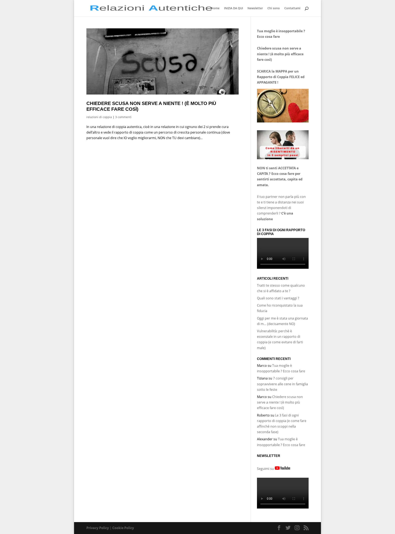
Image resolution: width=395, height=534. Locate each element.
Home (215, 8)
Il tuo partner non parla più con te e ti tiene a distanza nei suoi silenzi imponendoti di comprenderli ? (281, 207)
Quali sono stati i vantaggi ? (278, 298)
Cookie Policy (123, 528)
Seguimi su (266, 468)
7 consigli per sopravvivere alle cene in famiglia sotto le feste (282, 384)
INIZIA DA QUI (233, 8)
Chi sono (273, 8)
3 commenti (123, 117)
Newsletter (255, 8)
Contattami (292, 8)
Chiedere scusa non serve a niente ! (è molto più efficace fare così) (280, 402)
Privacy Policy (97, 528)
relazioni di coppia (99, 117)
